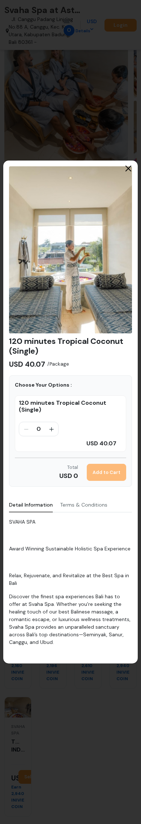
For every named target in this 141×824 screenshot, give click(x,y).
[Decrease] (26, 429)
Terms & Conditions (83, 505)
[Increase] (51, 429)
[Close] (128, 168)
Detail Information (31, 505)
